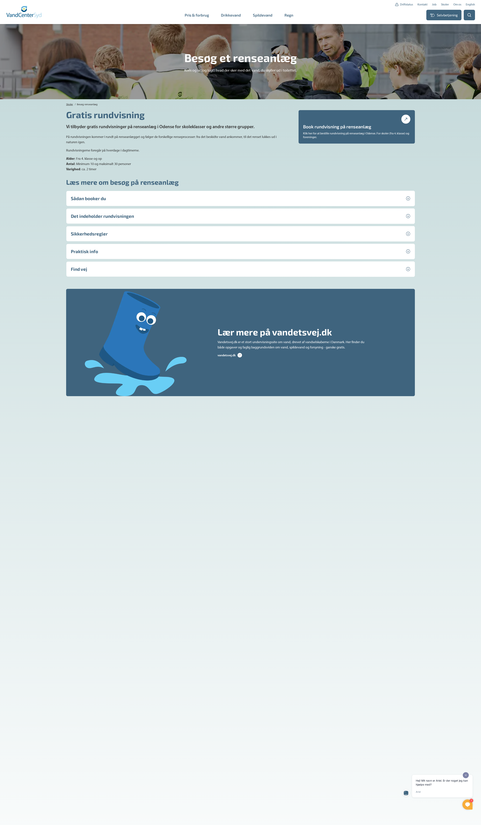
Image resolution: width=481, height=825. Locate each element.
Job (434, 4)
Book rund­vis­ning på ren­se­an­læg (337, 126)
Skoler (445, 4)
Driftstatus (406, 4)
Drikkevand (231, 15)
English (470, 4)
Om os (457, 4)
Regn (288, 15)
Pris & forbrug (197, 15)
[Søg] (469, 15)
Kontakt (422, 4)
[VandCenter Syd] (24, 12)
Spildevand (262, 15)
